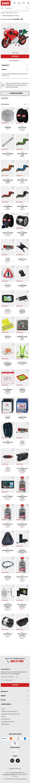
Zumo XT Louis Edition (8, 496)
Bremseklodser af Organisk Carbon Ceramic (8, 606)
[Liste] (27, 104)
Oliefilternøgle (8, 127)
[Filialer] (14, 3)
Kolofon (3, 709)
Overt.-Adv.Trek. (7, 285)
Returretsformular (5, 719)
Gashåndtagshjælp (22, 285)
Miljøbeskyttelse (5, 724)
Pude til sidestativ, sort (8, 442)
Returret (3, 716)
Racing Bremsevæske (22, 524)
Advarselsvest (8, 336)
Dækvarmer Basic (22, 127)
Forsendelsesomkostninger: (8, 774)
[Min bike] (19, 3)
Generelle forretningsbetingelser (9, 711)
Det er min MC (15, 56)
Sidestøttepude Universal (7, 550)
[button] (27, 8)
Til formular (15, 87)
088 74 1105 (16, 661)
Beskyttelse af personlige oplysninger (10, 714)
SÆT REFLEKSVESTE (22, 363)
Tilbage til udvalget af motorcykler (10, 15)
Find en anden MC (13, 60)
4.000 (7, 468)
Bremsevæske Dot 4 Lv (8, 524)
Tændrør (8, 259)
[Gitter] (24, 104)
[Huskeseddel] (23, 3)
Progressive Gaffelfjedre (7, 153)
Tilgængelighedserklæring (7, 721)
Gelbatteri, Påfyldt (22, 417)
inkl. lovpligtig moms (15, 772)
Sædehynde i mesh (22, 259)
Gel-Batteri (7, 417)
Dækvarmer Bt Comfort (8, 232)
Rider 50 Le (7, 310)
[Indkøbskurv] (28, 3)
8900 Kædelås (7, 576)
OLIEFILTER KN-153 (7, 633)
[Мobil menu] (2, 8)
